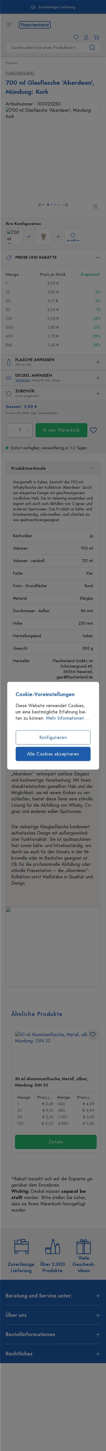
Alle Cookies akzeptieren (53, 754)
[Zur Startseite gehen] (34, 24)
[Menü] (9, 25)
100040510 (22, 380)
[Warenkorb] (95, 37)
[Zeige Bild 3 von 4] (55, 205)
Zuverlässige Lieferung (56, 7)
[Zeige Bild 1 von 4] (48, 205)
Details (56, 1142)
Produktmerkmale (28, 468)
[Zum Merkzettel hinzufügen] (93, 430)
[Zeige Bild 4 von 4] (58, 205)
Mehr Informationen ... (68, 718)
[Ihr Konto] (85, 37)
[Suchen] (92, 47)
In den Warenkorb (61, 430)
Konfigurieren (53, 737)
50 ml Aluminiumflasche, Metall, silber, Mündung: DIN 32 (51, 1082)
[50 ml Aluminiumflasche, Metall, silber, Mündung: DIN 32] (56, 1052)
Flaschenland (20, 73)
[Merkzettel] (75, 37)
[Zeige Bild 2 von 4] (51, 205)
